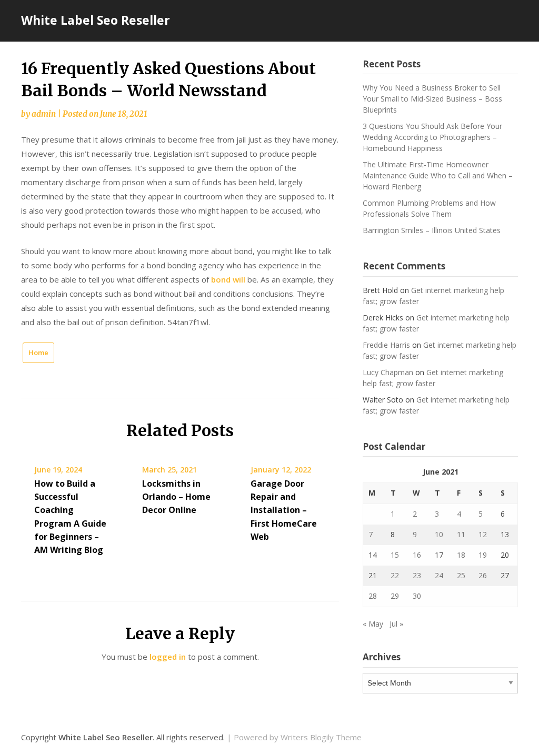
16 (417, 555)
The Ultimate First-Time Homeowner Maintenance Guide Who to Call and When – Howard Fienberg (438, 175)
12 (482, 534)
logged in (167, 656)
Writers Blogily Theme (321, 737)
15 (395, 555)
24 (439, 575)
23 (417, 575)
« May (373, 624)
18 (461, 555)
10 (439, 534)
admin (44, 114)
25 (461, 575)
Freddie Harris (386, 345)
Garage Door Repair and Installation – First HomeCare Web (284, 510)
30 (417, 596)
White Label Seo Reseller (95, 20)
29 (395, 596)
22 (395, 575)
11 (461, 534)
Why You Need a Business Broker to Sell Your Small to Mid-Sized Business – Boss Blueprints (432, 99)
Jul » (396, 624)
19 (482, 555)
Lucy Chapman (388, 372)
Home (38, 352)
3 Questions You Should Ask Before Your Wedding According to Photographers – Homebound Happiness (432, 137)
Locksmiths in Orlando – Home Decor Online (176, 497)
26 (482, 575)
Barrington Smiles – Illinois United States (432, 230)
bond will (228, 279)
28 (372, 596)
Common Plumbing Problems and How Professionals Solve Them (429, 208)
